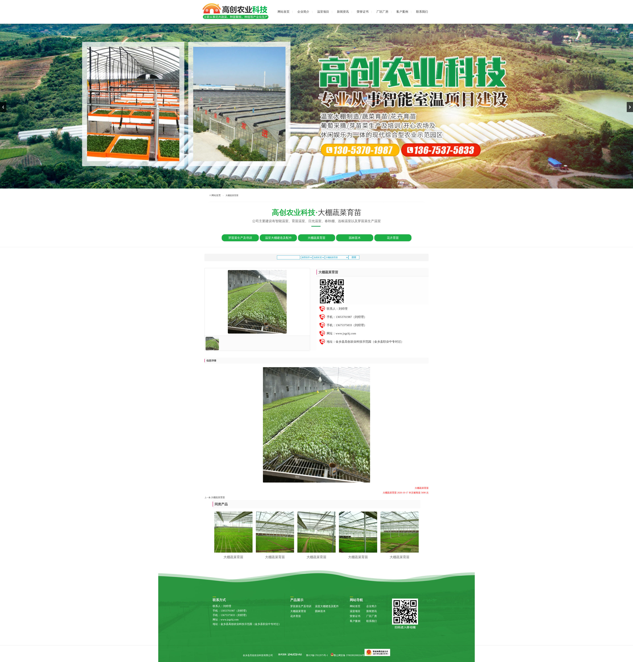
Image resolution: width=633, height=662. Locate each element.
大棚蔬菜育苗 (316, 237)
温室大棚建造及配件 (278, 237)
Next (630, 107)
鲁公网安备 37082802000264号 (349, 655)
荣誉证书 (363, 11)
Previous (3, 107)
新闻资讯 (343, 11)
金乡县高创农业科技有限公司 (258, 655)
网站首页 (283, 11)
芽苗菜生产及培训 (240, 237)
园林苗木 (355, 237)
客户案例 (402, 11)
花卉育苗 (393, 237)
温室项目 (323, 11)
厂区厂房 (382, 11)
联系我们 (422, 11)
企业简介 (303, 11)
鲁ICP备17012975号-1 (317, 655)
